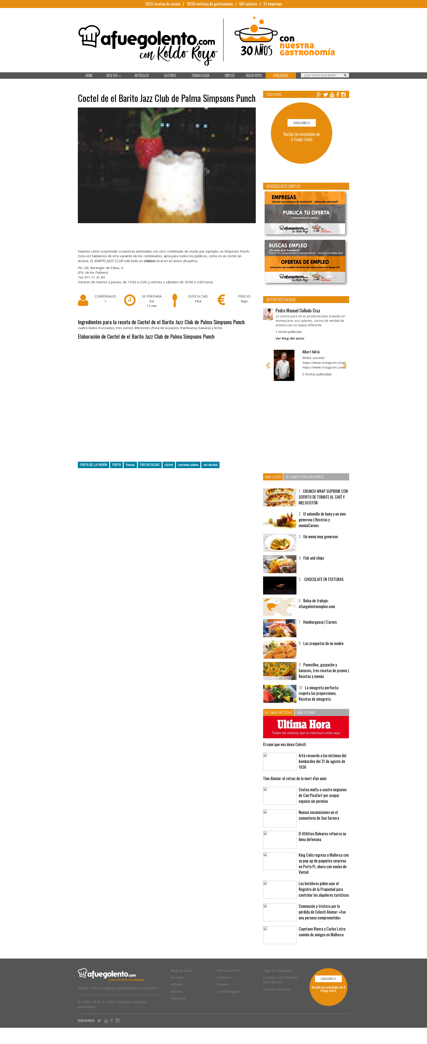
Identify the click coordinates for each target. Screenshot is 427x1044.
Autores (177, 991)
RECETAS (113, 75)
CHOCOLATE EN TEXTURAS (323, 579)
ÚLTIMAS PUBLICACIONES (304, 476)
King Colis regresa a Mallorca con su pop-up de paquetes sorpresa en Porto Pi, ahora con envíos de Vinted (324, 863)
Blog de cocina (182, 970)
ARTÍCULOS (142, 75)
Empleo (222, 984)
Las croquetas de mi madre (323, 643)
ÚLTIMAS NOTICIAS (278, 712)
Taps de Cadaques (277, 970)
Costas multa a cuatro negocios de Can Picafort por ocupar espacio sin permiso (322, 795)
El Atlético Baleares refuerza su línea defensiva (322, 836)
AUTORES (170, 75)
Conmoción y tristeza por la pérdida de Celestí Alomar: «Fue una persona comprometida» (322, 911)
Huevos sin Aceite (277, 989)
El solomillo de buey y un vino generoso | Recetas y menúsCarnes (322, 519)
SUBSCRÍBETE (301, 122)
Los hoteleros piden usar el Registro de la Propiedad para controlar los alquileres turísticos (324, 889)
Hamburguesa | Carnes (320, 622)
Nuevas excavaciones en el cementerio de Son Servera (319, 815)
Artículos (177, 984)
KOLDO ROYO (254, 75)
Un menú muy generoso (320, 536)
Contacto (224, 977)
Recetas (177, 977)
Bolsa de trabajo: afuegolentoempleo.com (317, 603)
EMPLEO (230, 75)
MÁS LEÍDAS (306, 712)
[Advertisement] (167, 398)
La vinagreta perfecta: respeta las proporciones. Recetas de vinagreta (319, 693)
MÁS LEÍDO (273, 476)
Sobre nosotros (229, 970)
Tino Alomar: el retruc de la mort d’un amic (295, 778)
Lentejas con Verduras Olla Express (280, 979)
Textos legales (228, 991)
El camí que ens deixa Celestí (284, 744)
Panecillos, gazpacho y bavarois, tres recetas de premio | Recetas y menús (324, 670)
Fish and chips (313, 558)
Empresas (178, 998)
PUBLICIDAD (280, 75)
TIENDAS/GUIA (200, 75)
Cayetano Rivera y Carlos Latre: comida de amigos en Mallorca (322, 931)
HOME (89, 75)
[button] (268, 365)
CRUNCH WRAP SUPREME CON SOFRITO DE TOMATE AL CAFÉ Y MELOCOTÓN (323, 496)
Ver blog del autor (290, 338)
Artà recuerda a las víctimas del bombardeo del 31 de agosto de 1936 (322, 761)
